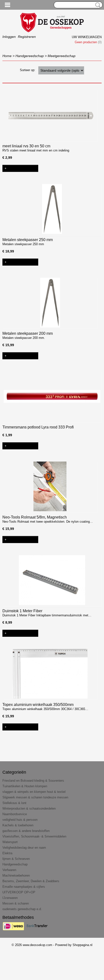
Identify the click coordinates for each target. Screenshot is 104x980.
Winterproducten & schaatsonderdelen (29, 808)
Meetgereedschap (61, 56)
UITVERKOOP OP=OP (18, 892)
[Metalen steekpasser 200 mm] (50, 302)
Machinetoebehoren (16, 875)
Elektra (7, 853)
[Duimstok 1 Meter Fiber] (52, 580)
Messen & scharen (15, 903)
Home (7, 56)
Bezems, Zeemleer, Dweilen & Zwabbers (30, 881)
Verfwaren (9, 870)
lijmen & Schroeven (16, 859)
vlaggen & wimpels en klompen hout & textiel (34, 792)
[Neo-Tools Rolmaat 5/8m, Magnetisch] (50, 486)
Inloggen (9, 37)
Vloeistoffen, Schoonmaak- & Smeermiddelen (34, 836)
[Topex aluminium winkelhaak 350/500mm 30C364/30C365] (50, 674)
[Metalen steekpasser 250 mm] (52, 209)
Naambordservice (14, 814)
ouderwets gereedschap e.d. (22, 909)
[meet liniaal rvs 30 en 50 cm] (50, 115)
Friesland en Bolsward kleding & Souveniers (33, 780)
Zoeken (97, 5)
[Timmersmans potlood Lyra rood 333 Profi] (52, 396)
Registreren (27, 37)
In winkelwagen (22, 168)
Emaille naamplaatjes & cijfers (23, 886)
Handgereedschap (29, 56)
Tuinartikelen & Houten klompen (24, 786)
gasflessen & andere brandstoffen (26, 831)
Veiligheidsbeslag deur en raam (24, 847)
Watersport (10, 842)
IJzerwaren (10, 898)
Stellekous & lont (14, 803)
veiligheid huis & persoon (19, 819)
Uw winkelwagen (87, 37)
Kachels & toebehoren (17, 825)
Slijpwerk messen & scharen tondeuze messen (35, 797)
